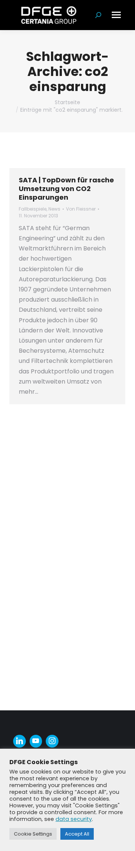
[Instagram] (52, 741)
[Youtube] (36, 741)
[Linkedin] (19, 741)
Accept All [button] (77, 833)
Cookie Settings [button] (33, 833)
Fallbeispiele (32, 209)
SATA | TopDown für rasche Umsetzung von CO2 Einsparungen (66, 188)
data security (74, 819)
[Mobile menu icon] (116, 15)
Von (81, 209)
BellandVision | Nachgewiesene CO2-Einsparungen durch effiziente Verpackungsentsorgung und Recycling (64, 445)
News (54, 209)
